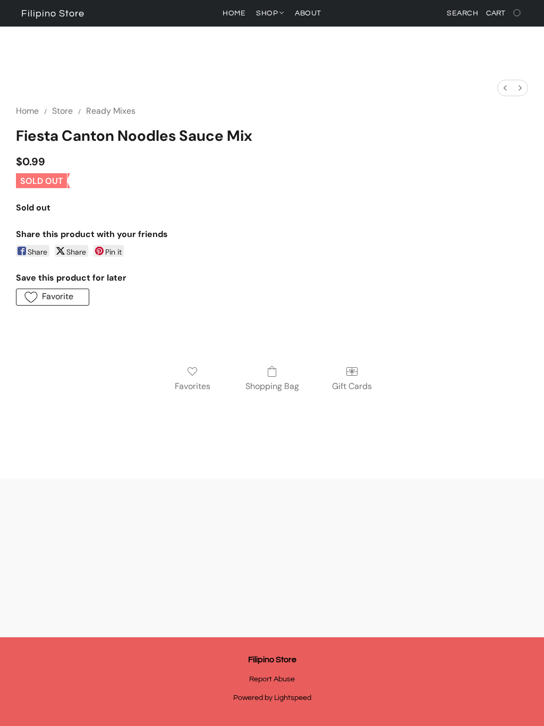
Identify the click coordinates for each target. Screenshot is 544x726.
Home (234, 13)
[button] (52, 14)
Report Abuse (272, 679)
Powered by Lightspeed (272, 698)
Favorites (192, 386)
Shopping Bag (272, 386)
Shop (268, 13)
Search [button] (462, 13)
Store (62, 110)
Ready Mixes (110, 110)
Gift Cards (352, 386)
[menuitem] (505, 88)
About (308, 13)
